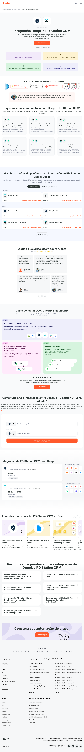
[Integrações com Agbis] (71, 491)
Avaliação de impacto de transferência (53, 740)
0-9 (11, 651)
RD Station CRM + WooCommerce (65, 669)
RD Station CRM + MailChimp (64, 689)
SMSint (4, 670)
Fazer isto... (9, 429)
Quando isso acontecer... (13, 420)
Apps (15, 9)
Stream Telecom (7, 667)
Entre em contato (78, 740)
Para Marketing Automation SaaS (38, 717)
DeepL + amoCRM (34, 680)
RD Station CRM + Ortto (62, 666)
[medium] (80, 746)
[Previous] (40, 296)
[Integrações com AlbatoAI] (71, 468)
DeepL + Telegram (34, 677)
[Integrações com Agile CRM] (80, 491)
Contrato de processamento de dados (72, 738)
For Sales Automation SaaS (36, 714)
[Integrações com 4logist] (80, 486)
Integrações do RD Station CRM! (31, 200)
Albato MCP (32, 720)
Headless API (32, 723)
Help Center (5, 708)
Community (5, 720)
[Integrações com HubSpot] (71, 486)
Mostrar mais (42, 160)
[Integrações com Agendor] (76, 491)
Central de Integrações (7, 9)
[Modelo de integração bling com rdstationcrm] (42, 146)
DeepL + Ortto (33, 666)
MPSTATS (5, 664)
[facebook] (69, 746)
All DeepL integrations (35, 663)
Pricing (3, 703)
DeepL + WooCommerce (36, 669)
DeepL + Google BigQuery (37, 686)
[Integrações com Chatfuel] (80, 472)
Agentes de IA (6, 725)
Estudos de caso (33, 708)
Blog (3, 705)
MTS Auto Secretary (8, 681)
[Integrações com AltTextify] (67, 472)
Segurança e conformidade (36, 711)
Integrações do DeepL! (34, 216)
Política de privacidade (54, 738)
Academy (4, 711)
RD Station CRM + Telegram (63, 677)
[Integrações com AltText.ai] (80, 468)
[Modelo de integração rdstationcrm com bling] (14, 125)
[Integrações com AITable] (67, 468)
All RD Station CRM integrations (64, 663)
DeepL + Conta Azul (35, 683)
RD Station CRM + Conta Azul (64, 683)
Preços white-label (34, 705)
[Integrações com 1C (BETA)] (76, 486)
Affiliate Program (6, 723)
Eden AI (4, 676)
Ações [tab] (53, 186)
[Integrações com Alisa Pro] (76, 468)
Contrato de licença (41, 738)
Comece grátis (42, 43)
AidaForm (5, 679)
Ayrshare (4, 684)
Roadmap (4, 717)
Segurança (68, 740)
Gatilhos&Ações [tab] (33, 186)
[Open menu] (80, 3)
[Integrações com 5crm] (67, 491)
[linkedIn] (72, 746)
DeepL (19, 9)
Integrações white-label (35, 703)
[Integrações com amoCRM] (67, 486)
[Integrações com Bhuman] (71, 472)
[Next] (44, 296)
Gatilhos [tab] (44, 186)
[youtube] (76, 746)
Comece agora (42, 635)
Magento (4, 673)
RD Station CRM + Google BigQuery (66, 686)
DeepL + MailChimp (35, 689)
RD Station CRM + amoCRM (63, 680)
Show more (5, 689)
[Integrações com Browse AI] (76, 472)
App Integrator (6, 714)
